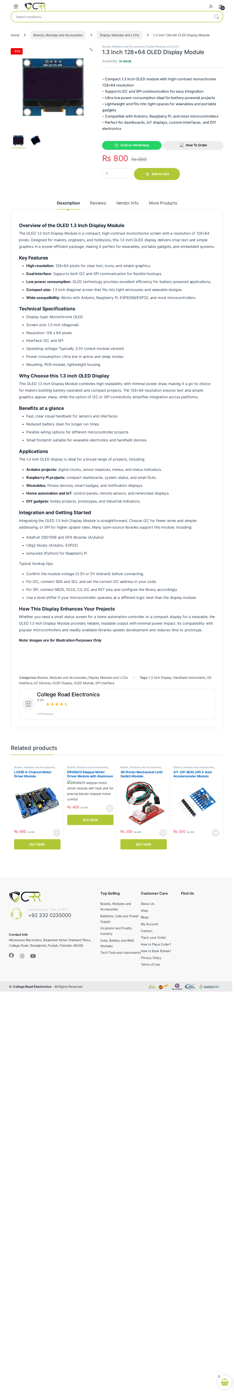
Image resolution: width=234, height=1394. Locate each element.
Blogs (145, 917)
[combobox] (110, 16)
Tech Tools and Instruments (120, 952)
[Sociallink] (11, 955)
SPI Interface (104, 683)
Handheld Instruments (189, 677)
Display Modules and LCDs (119, 35)
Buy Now (37, 844)
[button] (91, 49)
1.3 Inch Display (160, 677)
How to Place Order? (156, 944)
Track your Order (153, 937)
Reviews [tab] (98, 203)
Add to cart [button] (57, 833)
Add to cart (160, 174)
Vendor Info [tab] (127, 203)
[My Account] (211, 6)
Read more (216, 833)
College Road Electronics (32, 986)
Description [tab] (68, 203)
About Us (147, 904)
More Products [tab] (163, 203)
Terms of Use (150, 964)
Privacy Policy (151, 958)
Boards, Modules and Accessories (58, 35)
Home (15, 35)
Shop (144, 910)
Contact (146, 931)
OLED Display (62, 683)
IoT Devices (42, 683)
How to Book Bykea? (156, 951)
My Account (149, 924)
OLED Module (84, 683)
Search (216, 16)
